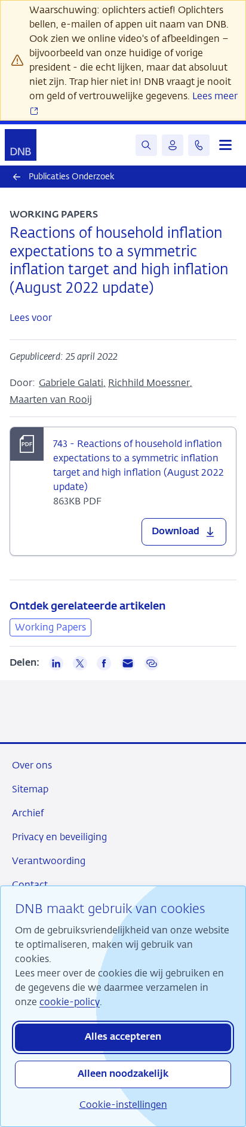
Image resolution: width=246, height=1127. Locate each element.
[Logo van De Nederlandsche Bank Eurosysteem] (20, 145)
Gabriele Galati (71, 382)
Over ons (32, 765)
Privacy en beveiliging (59, 837)
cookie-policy (69, 1001)
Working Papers (50, 627)
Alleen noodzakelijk (123, 1074)
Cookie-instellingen (123, 1104)
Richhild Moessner (149, 382)
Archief (28, 813)
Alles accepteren (123, 1037)
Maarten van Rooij (51, 399)
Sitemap (30, 789)
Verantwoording (48, 860)
